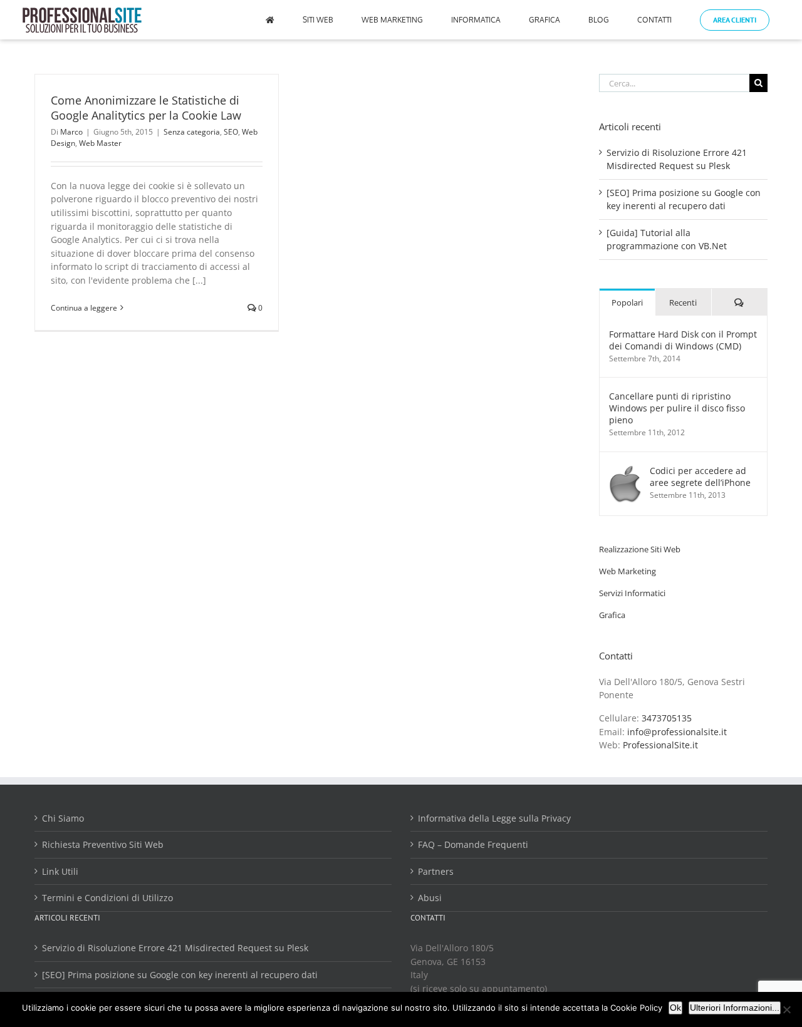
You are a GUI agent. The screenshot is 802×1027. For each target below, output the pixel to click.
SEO (231, 131)
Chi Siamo (63, 818)
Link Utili (60, 871)
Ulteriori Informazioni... (734, 1008)
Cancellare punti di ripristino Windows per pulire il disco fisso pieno (677, 408)
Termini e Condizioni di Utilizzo (107, 898)
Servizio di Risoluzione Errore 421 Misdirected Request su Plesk (175, 948)
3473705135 (667, 718)
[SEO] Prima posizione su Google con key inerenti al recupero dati (180, 975)
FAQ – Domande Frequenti (473, 844)
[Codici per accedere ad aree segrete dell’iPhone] (625, 471)
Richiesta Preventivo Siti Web (103, 844)
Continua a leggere (84, 307)
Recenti (683, 302)
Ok (675, 1008)
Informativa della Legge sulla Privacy (494, 818)
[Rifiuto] (786, 1009)
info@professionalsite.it (677, 732)
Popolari (627, 302)
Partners (436, 871)
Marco (71, 131)
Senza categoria (192, 131)
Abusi (430, 898)
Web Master (100, 143)
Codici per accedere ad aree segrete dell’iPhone (700, 476)
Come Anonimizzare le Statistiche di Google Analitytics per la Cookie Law (146, 108)
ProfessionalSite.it (660, 745)
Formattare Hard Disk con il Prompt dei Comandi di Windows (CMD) (683, 340)
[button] (639, 549)
